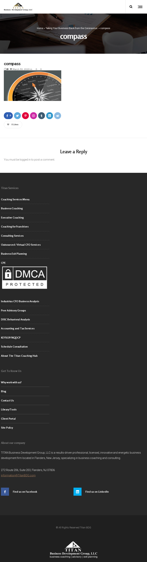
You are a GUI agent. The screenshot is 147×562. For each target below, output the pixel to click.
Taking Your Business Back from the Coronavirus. (72, 28)
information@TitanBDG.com (18, 475)
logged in (25, 159)
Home (40, 28)
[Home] (73, 549)
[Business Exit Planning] (73, 253)
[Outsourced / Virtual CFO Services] (73, 244)
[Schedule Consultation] (73, 346)
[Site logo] (18, 6)
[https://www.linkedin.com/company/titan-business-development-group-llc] (110, 492)
